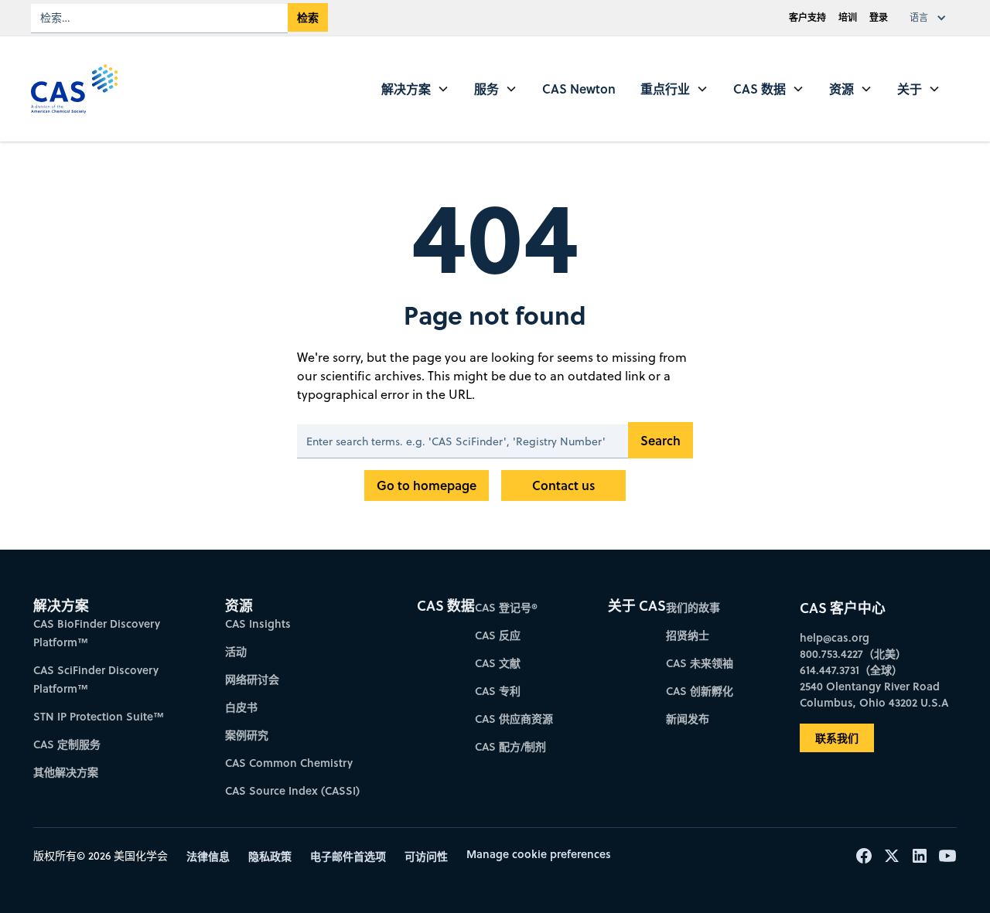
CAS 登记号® (506, 607)
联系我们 (837, 738)
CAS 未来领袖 (699, 663)
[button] (931, 18)
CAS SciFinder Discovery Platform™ (96, 679)
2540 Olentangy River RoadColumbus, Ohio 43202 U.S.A (874, 694)
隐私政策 (270, 856)
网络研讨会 (252, 679)
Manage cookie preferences (538, 854)
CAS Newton (579, 88)
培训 (847, 17)
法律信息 (208, 856)
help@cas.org (834, 637)
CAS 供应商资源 (514, 718)
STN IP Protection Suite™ (98, 716)
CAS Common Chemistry (289, 763)
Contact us (563, 485)
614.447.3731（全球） (851, 670)
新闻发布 (687, 718)
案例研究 (246, 735)
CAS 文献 (498, 663)
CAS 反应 (498, 635)
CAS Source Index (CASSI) (292, 790)
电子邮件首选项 (348, 856)
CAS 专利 (498, 691)
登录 (878, 17)
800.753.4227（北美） (853, 654)
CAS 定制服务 (67, 744)
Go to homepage (426, 485)
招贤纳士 (687, 635)
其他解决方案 (65, 772)
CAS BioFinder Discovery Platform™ (96, 632)
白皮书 (241, 707)
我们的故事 (693, 607)
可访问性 (426, 856)
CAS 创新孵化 (699, 691)
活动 (236, 651)
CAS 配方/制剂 (510, 746)
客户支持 (807, 17)
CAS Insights (258, 623)
